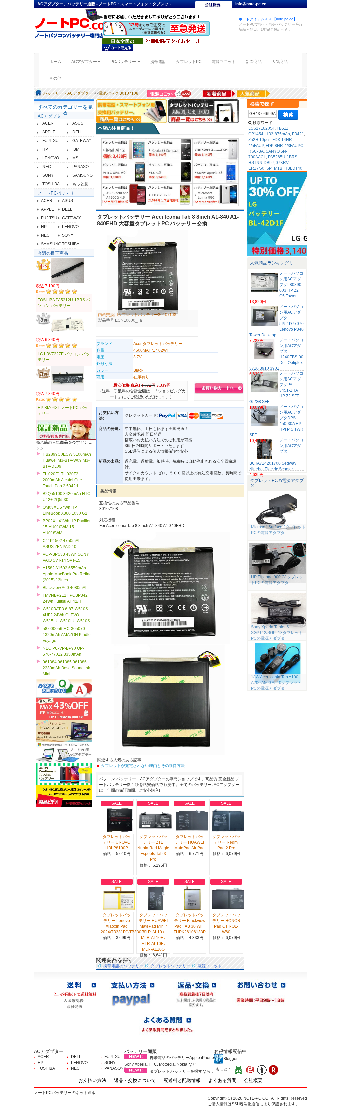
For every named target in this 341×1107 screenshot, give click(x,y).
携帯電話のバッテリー (123, 966)
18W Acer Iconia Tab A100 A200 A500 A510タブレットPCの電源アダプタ (276, 683)
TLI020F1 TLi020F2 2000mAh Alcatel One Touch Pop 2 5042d (62, 480)
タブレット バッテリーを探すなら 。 (182, 1071)
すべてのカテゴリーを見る (65, 109)
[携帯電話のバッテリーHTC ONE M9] (124, 172)
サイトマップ (247, 10)
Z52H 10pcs (259, 139)
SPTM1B (274, 168)
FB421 (298, 134)
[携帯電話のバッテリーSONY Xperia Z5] (170, 149)
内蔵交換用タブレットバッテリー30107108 (137, 314)
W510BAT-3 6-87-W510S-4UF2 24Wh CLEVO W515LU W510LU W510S (66, 615)
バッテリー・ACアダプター (68, 93)
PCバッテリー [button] (123, 61)
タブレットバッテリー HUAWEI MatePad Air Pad (189, 842)
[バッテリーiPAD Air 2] (124, 149)
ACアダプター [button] (84, 61)
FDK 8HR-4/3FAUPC (284, 145)
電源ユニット (224, 61)
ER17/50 (256, 168)
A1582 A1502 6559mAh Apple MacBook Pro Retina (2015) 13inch (67, 574)
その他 (55, 78)
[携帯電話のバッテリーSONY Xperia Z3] (216, 172)
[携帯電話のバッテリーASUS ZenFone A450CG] (124, 194)
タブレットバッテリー (170, 966)
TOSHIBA (51, 184)
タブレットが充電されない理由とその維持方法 (143, 765)
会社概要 (253, 1080)
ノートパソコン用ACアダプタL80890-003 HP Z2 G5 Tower (291, 285)
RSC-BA (256, 151)
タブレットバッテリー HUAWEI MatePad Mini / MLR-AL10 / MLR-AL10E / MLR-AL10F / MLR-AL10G (153, 932)
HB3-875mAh (277, 134)
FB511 (282, 128)
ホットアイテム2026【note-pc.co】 (268, 19)
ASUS (77, 123)
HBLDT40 (293, 168)
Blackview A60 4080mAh (65, 587)
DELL (77, 132)
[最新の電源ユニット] (169, 93)
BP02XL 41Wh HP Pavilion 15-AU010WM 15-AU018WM (67, 527)
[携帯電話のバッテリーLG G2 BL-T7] (170, 194)
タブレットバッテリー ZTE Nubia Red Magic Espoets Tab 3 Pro (153, 848)
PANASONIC (84, 166)
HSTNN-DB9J (261, 162)
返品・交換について (135, 1080)
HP (45, 149)
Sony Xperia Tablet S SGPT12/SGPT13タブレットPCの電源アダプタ (277, 633)
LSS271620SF (261, 128)
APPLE (48, 132)
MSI (75, 158)
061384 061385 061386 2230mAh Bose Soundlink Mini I (66, 668)
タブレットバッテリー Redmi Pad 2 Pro (226, 842)
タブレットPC (189, 61)
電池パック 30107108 (118, 93)
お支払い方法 (92, 1080)
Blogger (230, 1058)
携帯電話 (158, 61)
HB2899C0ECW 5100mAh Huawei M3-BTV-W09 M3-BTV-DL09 (67, 460)
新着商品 (254, 61)
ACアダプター (51, 116)
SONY (48, 175)
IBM (75, 149)
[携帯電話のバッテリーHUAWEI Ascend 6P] (216, 149)
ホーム (57, 61)
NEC (46, 166)
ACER (48, 123)
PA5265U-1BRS (282, 157)
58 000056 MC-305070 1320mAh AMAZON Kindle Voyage (67, 634)
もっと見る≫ (84, 184)
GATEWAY (81, 140)
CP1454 (255, 134)
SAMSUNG (82, 175)
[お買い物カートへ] (117, 47)
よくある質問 (222, 1080)
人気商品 (280, 61)
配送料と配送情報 (182, 1080)
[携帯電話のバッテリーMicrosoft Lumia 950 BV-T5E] (216, 194)
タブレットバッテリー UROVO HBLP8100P (117, 842)
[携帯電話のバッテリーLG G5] (170, 172)
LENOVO (50, 158)
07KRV (282, 162)
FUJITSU (50, 140)
